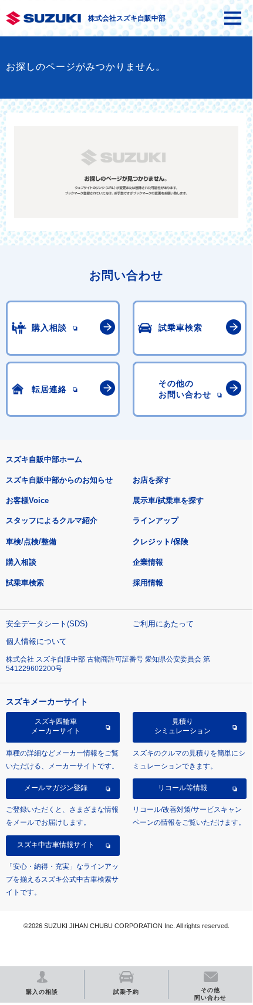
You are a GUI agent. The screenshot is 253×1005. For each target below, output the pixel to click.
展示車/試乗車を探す (168, 500)
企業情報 (148, 562)
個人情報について (36, 641)
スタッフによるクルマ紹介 (51, 520)
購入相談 (21, 562)
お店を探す (152, 479)
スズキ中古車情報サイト (56, 845)
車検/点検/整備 (31, 541)
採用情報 (148, 582)
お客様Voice (27, 500)
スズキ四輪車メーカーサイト (55, 726)
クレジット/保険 (160, 541)
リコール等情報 (182, 788)
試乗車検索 (25, 582)
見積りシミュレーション (182, 726)
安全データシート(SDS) (46, 623)
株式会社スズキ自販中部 (127, 18)
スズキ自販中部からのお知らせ (59, 479)
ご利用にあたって (163, 623)
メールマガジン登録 (55, 788)
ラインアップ (155, 520)
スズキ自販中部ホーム (44, 459)
